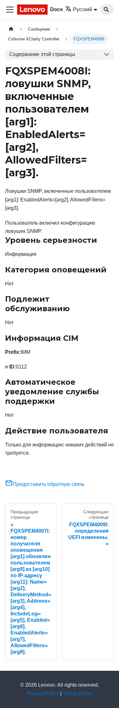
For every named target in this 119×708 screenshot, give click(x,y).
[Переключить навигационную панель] (10, 9)
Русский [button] (82, 9)
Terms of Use (77, 693)
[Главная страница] (11, 29)
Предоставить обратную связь (48, 484)
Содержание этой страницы (42, 54)
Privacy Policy (43, 693)
